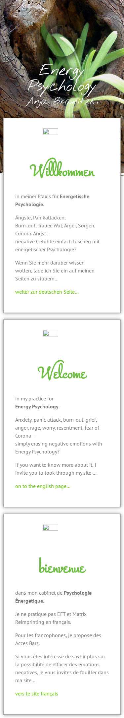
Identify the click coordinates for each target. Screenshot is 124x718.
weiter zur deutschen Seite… (47, 291)
